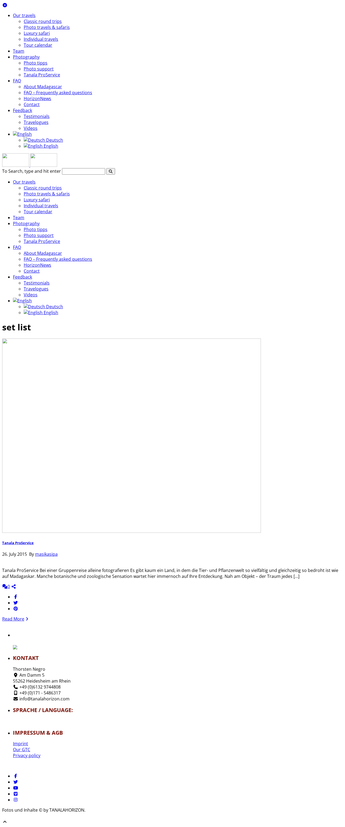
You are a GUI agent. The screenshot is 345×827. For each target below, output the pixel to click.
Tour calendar (38, 45)
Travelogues (36, 122)
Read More (13, 619)
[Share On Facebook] (15, 597)
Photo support (39, 69)
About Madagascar (43, 87)
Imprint (20, 744)
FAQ (17, 81)
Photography (26, 57)
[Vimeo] (15, 794)
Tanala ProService (42, 75)
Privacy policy (26, 755)
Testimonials (37, 116)
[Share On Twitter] (15, 603)
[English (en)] (29, 722)
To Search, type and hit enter (31, 171)
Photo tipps (35, 63)
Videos (30, 128)
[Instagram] (15, 800)
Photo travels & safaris (47, 27)
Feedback (22, 110)
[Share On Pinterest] (15, 609)
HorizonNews (37, 98)
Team (18, 51)
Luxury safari (37, 33)
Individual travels (41, 39)
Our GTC (21, 750)
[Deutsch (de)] (29, 719)
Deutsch (54, 140)
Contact (32, 104)
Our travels (24, 15)
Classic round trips (43, 21)
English (50, 146)
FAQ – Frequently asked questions (58, 93)
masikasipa (46, 554)
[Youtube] (15, 788)
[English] (22, 134)
